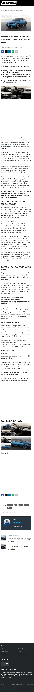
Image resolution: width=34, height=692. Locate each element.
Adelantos (10, 505)
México (9, 507)
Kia (16, 505)
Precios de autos (22, 649)
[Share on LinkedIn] (9, 51)
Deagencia (7, 684)
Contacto (20, 651)
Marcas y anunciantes (23, 654)
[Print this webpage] (16, 51)
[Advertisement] (17, 118)
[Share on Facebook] (2, 51)
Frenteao (14, 686)
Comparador (5, 651)
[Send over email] (13, 51)
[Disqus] (16, 579)
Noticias (4, 649)
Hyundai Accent (6, 146)
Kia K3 (20, 505)
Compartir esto (9, 512)
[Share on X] (6, 51)
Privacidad (4, 654)
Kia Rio (26, 505)
